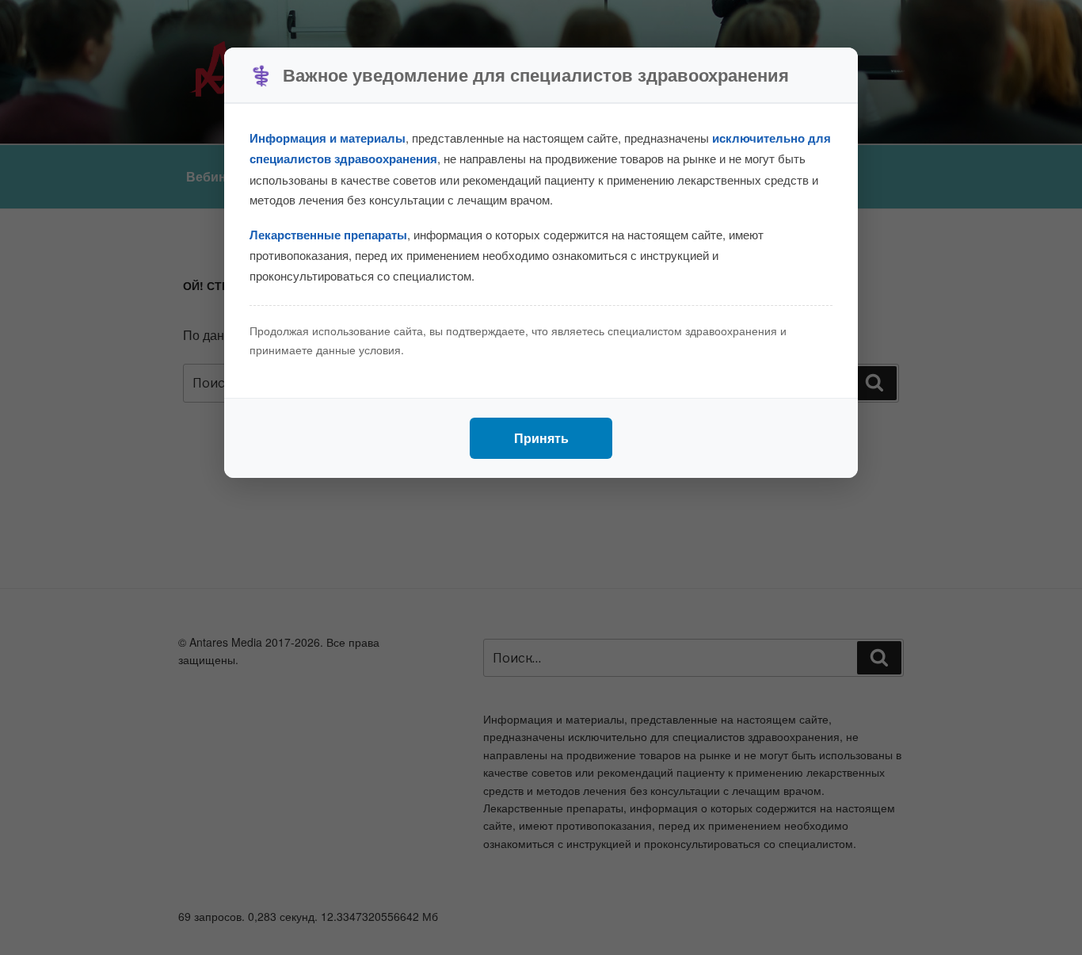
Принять (541, 438)
